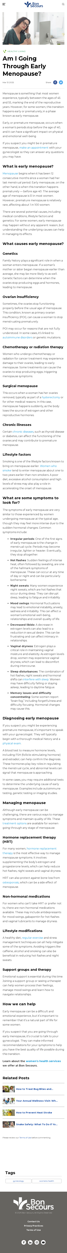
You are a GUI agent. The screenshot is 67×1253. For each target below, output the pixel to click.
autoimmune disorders (17, 337)
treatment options (15, 823)
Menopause (10, 173)
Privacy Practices (33, 1226)
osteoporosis (11, 882)
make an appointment (33, 147)
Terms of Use (25, 1137)
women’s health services (43, 1061)
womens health (46, 1181)
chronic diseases (23, 431)
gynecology (18, 1181)
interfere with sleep (36, 679)
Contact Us (33, 1221)
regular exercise (32, 937)
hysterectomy (51, 397)
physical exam (12, 743)
